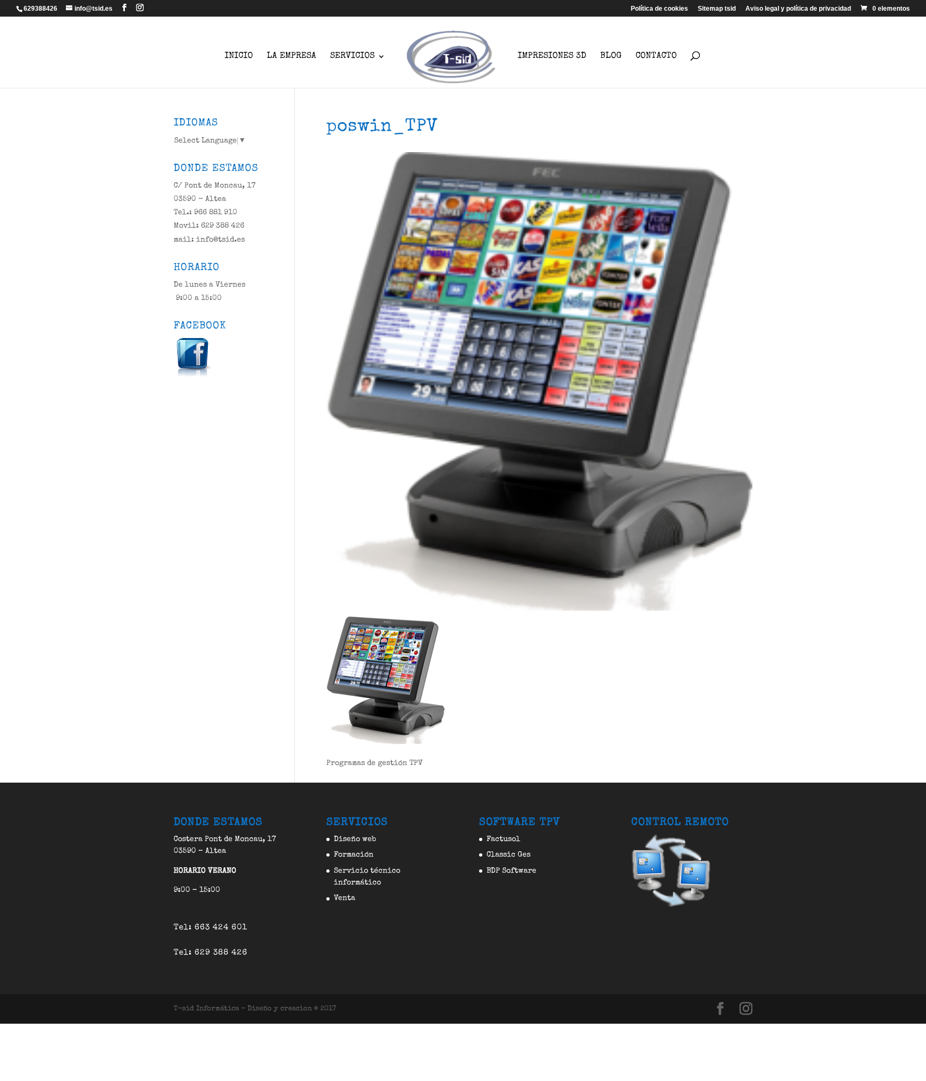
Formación (354, 855)
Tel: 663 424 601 (211, 928)
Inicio (239, 56)
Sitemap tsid (717, 8)
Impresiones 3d (552, 56)
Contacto (656, 56)
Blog (611, 56)
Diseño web (355, 839)
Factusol (503, 839)
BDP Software (511, 871)
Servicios (352, 56)
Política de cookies (659, 8)
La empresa (291, 56)
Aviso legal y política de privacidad (798, 8)
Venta (344, 898)
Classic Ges (509, 855)
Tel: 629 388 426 (211, 953)
